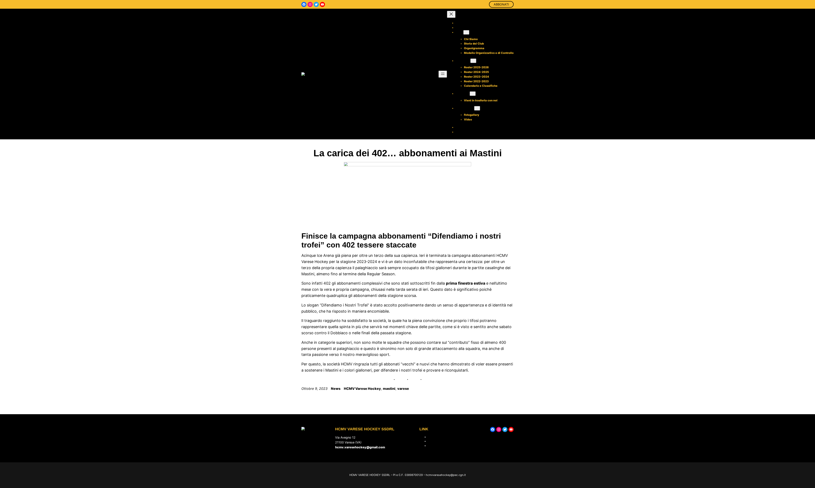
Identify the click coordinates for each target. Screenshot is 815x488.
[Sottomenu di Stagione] (473, 61)
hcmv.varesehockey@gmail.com (360, 447)
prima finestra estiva (466, 283)
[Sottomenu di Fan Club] (473, 93)
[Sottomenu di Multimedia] (477, 108)
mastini (389, 388)
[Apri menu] (442, 74)
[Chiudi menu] (451, 14)
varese (403, 388)
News (335, 388)
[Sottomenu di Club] (466, 32)
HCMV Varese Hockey (362, 388)
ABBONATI (501, 4)
